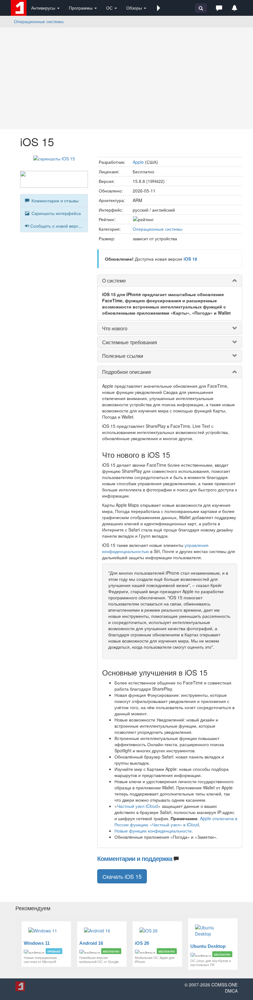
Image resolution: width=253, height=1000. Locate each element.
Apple (138, 162)
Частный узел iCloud (137, 806)
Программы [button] (81, 8)
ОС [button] (110, 8)
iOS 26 (142, 943)
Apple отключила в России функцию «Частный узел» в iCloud (175, 821)
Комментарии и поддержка (134, 858)
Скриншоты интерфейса (55, 213)
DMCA (231, 991)
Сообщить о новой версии (56, 226)
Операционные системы (39, 21)
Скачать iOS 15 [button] (122, 876)
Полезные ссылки (122, 355)
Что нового (114, 328)
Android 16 (91, 943)
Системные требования (129, 342)
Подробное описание (126, 371)
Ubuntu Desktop (208, 946)
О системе (114, 280)
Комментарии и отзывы (54, 200)
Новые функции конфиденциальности (153, 831)
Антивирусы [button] (43, 8)
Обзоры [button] (134, 8)
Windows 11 (37, 943)
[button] (158, 7)
